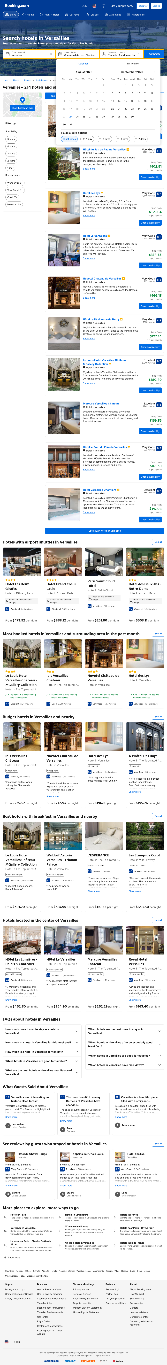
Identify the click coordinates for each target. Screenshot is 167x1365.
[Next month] (154, 72)
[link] (22, 139)
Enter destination (19, 52)
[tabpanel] (108, 106)
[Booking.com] (17, 6)
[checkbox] (103, 85)
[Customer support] (103, 6)
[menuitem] (11, 14)
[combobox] (29, 55)
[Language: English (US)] (94, 6)
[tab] (83, 63)
